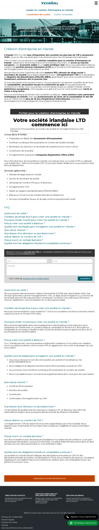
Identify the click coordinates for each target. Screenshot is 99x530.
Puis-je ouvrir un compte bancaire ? (23, 240)
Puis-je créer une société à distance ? (24, 223)
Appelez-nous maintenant (83, 517)
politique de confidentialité (36, 278)
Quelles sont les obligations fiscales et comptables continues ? (38, 243)
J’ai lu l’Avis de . (29, 278)
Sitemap (4, 525)
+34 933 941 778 (31, 252)
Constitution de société (38, 14)
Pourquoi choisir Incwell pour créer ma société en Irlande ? (36, 220)
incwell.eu (49, 3)
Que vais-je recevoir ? (15, 230)
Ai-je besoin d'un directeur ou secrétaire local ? (29, 233)
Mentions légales (7, 520)
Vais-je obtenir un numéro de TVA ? (23, 236)
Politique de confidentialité (12, 517)
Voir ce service (10, 501)
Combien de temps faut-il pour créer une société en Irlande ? (37, 216)
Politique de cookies (9, 522)
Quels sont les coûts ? (16, 213)
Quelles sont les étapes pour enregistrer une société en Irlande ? (39, 226)
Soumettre (85, 278)
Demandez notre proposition (49, 478)
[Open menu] (96, 3)
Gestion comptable (63, 14)
